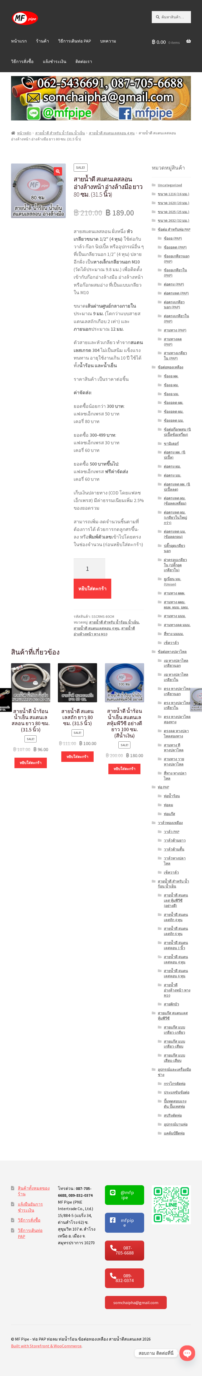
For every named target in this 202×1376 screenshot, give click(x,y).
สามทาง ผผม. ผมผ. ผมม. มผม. (176, 605)
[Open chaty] (187, 1353)
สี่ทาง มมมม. (174, 633)
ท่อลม (168, 805)
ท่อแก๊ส (169, 813)
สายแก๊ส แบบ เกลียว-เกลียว (174, 1030)
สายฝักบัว (171, 1004)
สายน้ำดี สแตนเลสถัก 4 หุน (176, 917)
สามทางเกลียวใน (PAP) (175, 356)
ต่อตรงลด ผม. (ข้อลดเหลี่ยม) (175, 501)
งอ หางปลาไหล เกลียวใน (176, 677)
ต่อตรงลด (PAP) (176, 293)
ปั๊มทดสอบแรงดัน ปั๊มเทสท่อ (175, 1104)
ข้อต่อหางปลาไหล (172, 651)
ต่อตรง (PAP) (174, 284)
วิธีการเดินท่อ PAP (74, 41)
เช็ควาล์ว (171, 642)
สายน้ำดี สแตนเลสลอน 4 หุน (112, 133)
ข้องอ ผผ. (171, 376)
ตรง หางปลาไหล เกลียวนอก (177, 691)
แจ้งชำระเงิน (54, 61)
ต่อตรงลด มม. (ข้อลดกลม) (175, 534)
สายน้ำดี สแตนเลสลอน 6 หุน (176, 973)
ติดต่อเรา (83, 61)
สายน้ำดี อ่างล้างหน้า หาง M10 (177, 990)
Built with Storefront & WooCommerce (46, 1345)
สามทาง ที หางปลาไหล (174, 748)
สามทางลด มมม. (177, 625)
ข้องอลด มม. (174, 420)
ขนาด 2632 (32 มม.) (173, 220)
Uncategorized (170, 185)
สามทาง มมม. (175, 616)
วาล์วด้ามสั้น (174, 849)
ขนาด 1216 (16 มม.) (173, 194)
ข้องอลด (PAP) (175, 247)
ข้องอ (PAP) (173, 238)
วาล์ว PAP (171, 831)
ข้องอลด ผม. (174, 411)
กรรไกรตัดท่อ (174, 1083)
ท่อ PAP (163, 787)
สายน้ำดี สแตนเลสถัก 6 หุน (176, 931)
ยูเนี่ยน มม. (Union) (172, 582)
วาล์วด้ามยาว (175, 840)
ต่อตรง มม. (172, 475)
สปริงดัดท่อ (173, 1115)
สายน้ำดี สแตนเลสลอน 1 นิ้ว (176, 945)
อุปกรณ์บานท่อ (176, 1124)
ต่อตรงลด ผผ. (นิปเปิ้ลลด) (177, 487)
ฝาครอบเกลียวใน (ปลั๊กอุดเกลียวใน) (175, 565)
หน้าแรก (19, 41)
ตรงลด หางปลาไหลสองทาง (176, 734)
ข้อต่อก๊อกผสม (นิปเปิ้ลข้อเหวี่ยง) (177, 432)
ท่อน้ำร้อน (172, 796)
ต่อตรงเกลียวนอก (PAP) (174, 305)
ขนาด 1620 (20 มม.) (173, 203)
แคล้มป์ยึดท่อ (174, 1133)
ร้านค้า (42, 41)
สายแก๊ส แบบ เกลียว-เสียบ (174, 1044)
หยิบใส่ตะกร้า (92, 589)
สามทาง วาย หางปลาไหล (174, 762)
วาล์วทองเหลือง (170, 822)
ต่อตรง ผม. (172, 466)
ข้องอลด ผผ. (173, 402)
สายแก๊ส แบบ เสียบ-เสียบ (174, 1058)
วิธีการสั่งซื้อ (22, 61)
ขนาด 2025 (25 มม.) (173, 211)
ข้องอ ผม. (171, 385)
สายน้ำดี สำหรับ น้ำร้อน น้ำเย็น (60, 133)
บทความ (108, 41)
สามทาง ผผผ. (174, 593)
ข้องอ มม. (171, 394)
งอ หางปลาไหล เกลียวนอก (176, 663)
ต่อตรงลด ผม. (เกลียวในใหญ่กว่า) (175, 517)
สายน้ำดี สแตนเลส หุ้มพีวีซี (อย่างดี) (176, 900)
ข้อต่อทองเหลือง (170, 367)
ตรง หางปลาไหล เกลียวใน (177, 705)
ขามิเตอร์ (171, 443)
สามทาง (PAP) (175, 330)
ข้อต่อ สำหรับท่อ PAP (174, 229)
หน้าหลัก (24, 133)
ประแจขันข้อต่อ (176, 1092)
